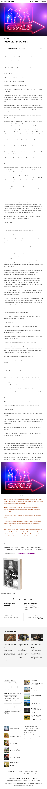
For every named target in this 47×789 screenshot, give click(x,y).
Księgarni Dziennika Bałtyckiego (26, 553)
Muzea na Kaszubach (29, 732)
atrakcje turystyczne (8, 709)
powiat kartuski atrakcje (9, 706)
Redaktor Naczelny (10, 659)
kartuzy (15, 700)
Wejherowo (7, 689)
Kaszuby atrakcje (13, 696)
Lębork (14, 686)
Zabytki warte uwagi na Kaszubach (32, 743)
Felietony (10, 771)
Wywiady (21, 771)
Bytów (15, 684)
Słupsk (14, 682)
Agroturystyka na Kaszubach (30, 726)
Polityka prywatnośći (31, 773)
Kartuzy (7, 680)
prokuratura (37, 607)
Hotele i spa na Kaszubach (30, 730)
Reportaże (15, 771)
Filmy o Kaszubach (35, 771)
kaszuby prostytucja (29, 607)
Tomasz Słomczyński (13, 48)
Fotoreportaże (27, 771)
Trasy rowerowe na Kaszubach (31, 734)
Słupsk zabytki (7, 711)
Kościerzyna (8, 684)
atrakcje (6, 713)
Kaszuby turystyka (17, 702)
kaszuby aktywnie (8, 700)
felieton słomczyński (16, 711)
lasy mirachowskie (18, 709)
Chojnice (7, 682)
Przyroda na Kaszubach (29, 738)
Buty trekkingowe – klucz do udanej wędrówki (36, 646)
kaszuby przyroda (8, 702)
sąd (26, 609)
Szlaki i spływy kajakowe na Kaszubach (33, 736)
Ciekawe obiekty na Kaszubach (31, 741)
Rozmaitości (6, 38)
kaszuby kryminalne (29, 605)
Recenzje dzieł (23, 773)
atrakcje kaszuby (8, 698)
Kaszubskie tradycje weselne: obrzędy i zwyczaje (14, 764)
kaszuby (6, 696)
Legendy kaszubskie (14, 728)
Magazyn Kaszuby (7, 1)
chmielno (6, 704)
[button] (43, 1)
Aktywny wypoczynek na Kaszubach (32, 728)
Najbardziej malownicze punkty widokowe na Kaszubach (36, 703)
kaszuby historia (16, 698)
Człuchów (7, 686)
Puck (13, 680)
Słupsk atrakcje (13, 704)
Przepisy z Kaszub (15, 773)
